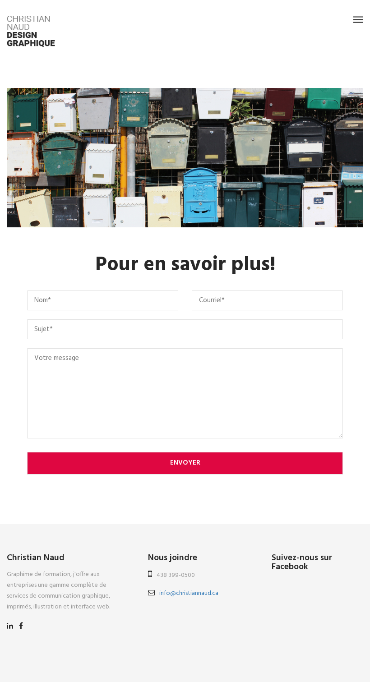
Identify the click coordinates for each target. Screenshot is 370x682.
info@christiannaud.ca (188, 593)
